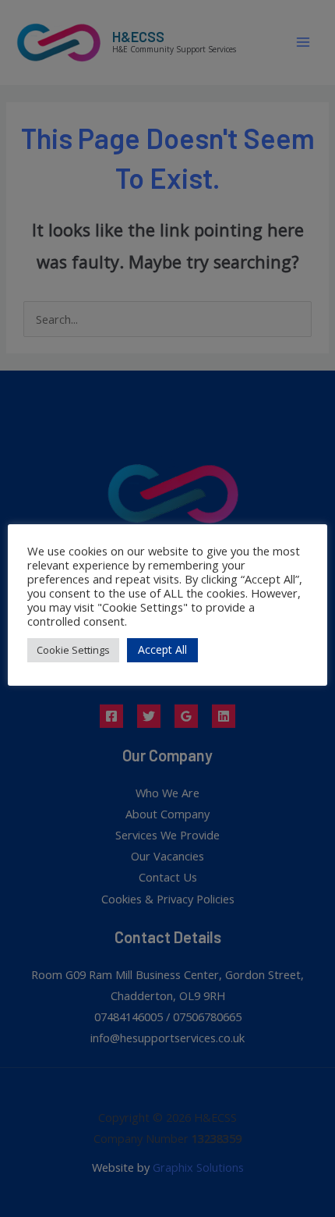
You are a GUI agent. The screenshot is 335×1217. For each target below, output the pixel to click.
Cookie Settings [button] (73, 650)
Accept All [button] (162, 649)
